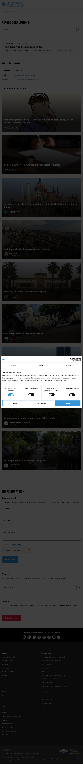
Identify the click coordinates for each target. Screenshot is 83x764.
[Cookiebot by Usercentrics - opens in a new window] (72, 359)
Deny (15, 403)
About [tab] (68, 365)
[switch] (31, 394)
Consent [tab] (14, 365)
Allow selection (41, 403)
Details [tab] (41, 365)
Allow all (68, 403)
